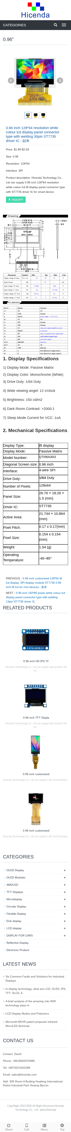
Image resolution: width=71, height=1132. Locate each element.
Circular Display (16, 906)
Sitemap (51, 1109)
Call (26, 1129)
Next (60, 80)
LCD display (14, 928)
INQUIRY (17, 199)
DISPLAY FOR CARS (20, 935)
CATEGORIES (14, 25)
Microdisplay (14, 899)
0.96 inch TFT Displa (36, 717)
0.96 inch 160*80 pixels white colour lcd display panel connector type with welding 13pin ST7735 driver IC (35, 597)
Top (62, 1129)
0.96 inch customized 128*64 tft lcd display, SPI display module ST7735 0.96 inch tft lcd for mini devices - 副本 (34, 583)
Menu (44, 1129)
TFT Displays (15, 892)
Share (9, 1129)
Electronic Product (18, 950)
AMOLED (12, 884)
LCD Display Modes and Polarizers (27, 1013)
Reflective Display (18, 942)
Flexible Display (16, 913)
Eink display (14, 921)
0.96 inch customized (36, 774)
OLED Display (15, 870)
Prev (11, 80)
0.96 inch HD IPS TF (36, 661)
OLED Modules (16, 877)
